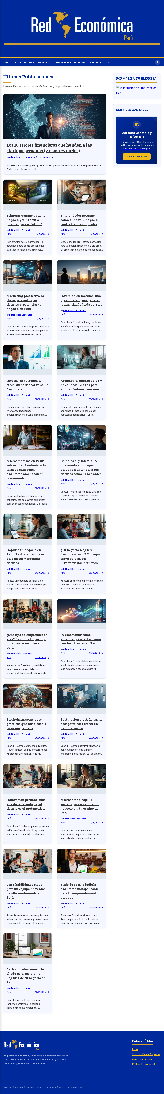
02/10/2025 (40, 657)
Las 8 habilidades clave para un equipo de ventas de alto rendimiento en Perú (26, 891)
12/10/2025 (40, 399)
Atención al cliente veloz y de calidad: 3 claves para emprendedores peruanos (81, 385)
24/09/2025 (40, 818)
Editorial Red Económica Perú (23, 157)
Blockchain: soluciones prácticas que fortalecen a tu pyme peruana (26, 723)
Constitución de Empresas (32, 62)
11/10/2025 (94, 399)
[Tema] (157, 62)
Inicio (7, 62)
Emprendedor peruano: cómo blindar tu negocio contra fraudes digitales (79, 219)
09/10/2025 (94, 483)
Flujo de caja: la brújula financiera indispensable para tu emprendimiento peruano (80, 891)
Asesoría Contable (142, 1059)
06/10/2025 (40, 573)
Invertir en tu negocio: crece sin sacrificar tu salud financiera (28, 385)
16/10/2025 (44, 157)
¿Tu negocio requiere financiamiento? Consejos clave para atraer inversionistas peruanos (80, 556)
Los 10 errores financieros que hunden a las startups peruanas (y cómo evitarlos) (49, 147)
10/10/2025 (40, 488)
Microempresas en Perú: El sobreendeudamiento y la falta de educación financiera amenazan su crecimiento (27, 469)
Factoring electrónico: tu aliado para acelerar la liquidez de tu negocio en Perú (26, 975)
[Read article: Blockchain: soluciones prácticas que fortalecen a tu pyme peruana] (27, 697)
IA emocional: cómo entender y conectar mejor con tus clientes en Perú (81, 639)
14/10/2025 (40, 234)
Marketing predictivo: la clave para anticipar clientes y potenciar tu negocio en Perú (25, 302)
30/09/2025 (40, 738)
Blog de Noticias (100, 62)
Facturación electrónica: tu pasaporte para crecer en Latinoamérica (81, 723)
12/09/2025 (94, 907)
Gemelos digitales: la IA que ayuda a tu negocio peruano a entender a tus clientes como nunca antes (81, 467)
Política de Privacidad (143, 1064)
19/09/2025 (40, 907)
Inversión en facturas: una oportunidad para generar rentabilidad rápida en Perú (82, 300)
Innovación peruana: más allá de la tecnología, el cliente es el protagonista (26, 804)
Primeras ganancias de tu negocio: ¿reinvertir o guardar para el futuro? (26, 219)
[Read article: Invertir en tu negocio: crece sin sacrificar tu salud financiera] (27, 358)
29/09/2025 (94, 738)
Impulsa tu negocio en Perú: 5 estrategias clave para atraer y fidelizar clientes (25, 556)
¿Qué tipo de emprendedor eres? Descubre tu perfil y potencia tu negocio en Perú (27, 641)
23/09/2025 (94, 822)
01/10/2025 (94, 653)
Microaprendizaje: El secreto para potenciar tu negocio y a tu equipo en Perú (80, 806)
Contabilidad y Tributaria (69, 62)
